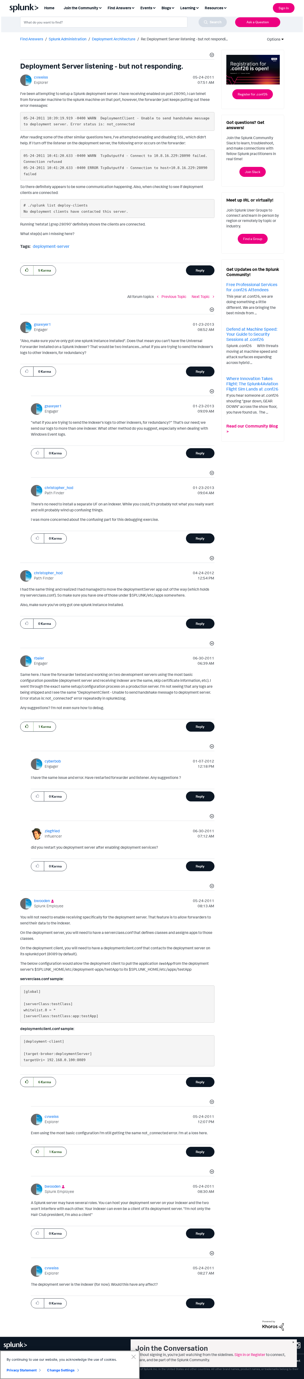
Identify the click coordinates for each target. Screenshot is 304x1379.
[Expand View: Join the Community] (100, 7)
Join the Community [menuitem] (81, 7)
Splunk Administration (67, 39)
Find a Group (252, 239)
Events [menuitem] (146, 7)
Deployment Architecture (113, 39)
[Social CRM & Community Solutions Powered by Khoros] (273, 1325)
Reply (200, 270)
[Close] (133, 1356)
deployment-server (51, 246)
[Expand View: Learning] (197, 7)
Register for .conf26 (252, 94)
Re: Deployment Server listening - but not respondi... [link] (184, 39)
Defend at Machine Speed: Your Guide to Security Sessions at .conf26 (251, 334)
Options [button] (272, 39)
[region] (70, 1365)
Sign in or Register (249, 1354)
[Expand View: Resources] (225, 7)
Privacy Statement (22, 1370)
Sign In (284, 8)
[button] (211, 55)
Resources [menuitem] (214, 7)
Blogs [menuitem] (166, 7)
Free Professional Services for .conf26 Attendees (251, 287)
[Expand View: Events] (154, 7)
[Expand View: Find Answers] (133, 7)
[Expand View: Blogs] (173, 7)
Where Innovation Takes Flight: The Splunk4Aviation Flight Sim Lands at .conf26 (252, 383)
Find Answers (31, 39)
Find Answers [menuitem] (119, 7)
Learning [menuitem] (187, 7)
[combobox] (123, 22)
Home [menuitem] (49, 7)
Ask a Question (258, 22)
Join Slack (252, 172)
